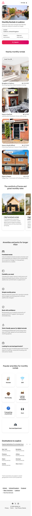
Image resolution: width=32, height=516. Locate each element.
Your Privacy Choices (20, 508)
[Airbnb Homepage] (3, 2)
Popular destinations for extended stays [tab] (13, 444)
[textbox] (8, 37)
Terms (12, 508)
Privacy (7, 508)
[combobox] (15, 32)
